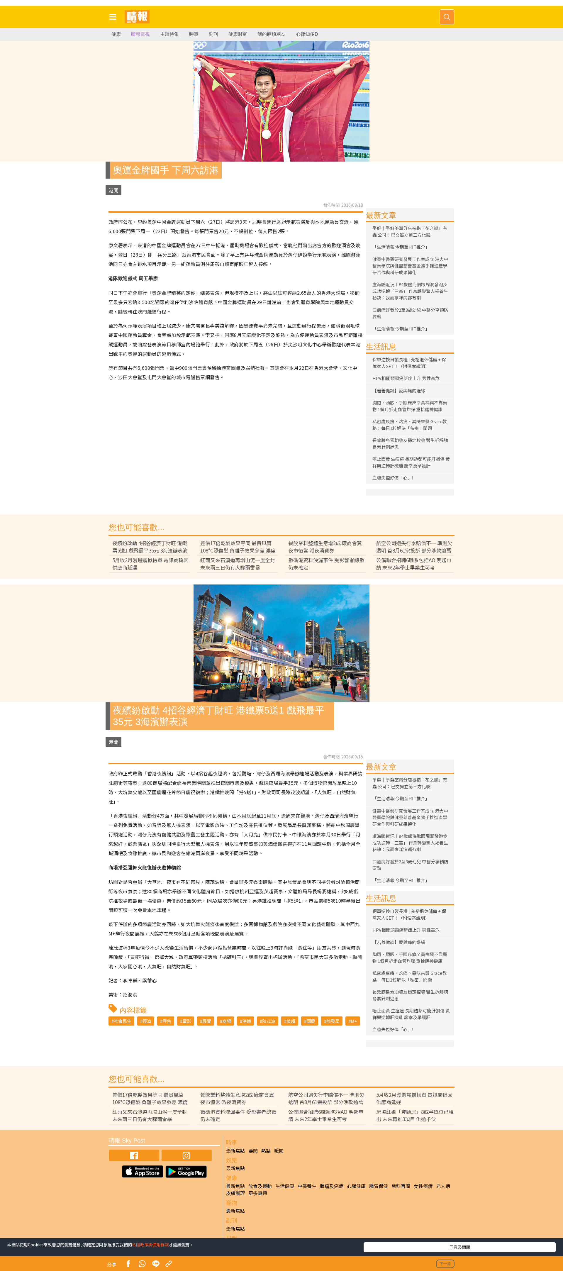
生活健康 (284, 1185)
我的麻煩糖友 (271, 34)
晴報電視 (140, 34)
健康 (116, 34)
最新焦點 (235, 1150)
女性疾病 (423, 1185)
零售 (166, 1021)
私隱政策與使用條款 (150, 1245)
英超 (290, 1021)
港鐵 (246, 1021)
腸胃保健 (378, 1185)
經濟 (147, 1021)
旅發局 (333, 1021)
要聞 (253, 1150)
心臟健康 (356, 1185)
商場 (226, 1021)
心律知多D (307, 34)
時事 (194, 34)
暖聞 (279, 1150)
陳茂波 (268, 1021)
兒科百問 (400, 1185)
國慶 (310, 1021)
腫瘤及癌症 (331, 1185)
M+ (354, 1021)
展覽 (206, 1021)
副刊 (213, 34)
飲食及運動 (260, 1185)
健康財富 (237, 34)
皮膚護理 (235, 1193)
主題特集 (169, 34)
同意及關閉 (460, 1247)
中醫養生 (307, 1185)
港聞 (113, 190)
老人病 (443, 1185)
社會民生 (122, 1021)
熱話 (266, 1150)
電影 (186, 1021)
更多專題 (257, 1193)
